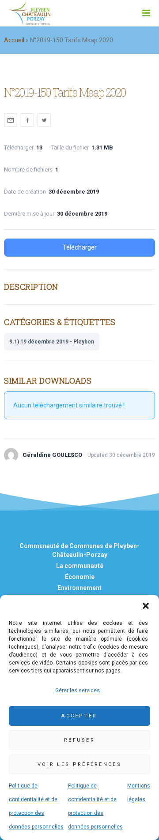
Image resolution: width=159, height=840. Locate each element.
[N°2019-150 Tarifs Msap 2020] (10, 120)
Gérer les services (77, 690)
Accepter (79, 716)
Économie (80, 576)
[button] (145, 605)
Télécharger (80, 247)
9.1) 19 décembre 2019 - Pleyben (51, 342)
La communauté (79, 565)
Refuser (79, 740)
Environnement (79, 587)
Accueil (14, 40)
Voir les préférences (79, 764)
